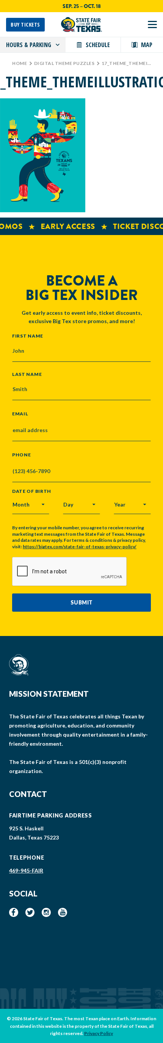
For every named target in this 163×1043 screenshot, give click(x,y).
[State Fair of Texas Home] (81, 24)
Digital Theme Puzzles (64, 63)
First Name (27, 335)
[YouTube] (62, 912)
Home (19, 63)
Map (146, 45)
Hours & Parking (28, 45)
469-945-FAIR (26, 870)
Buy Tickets (25, 24)
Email (20, 414)
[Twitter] (29, 912)
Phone (21, 455)
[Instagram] (46, 912)
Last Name (27, 374)
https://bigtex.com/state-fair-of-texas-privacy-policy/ (79, 546)
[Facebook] (13, 912)
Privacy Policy (98, 1033)
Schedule (98, 45)
